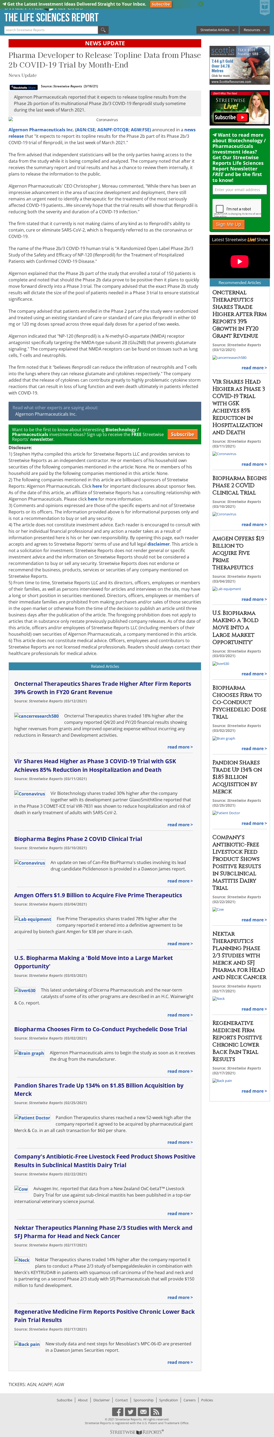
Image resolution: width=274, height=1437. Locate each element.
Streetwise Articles (214, 29)
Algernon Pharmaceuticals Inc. (46, 414)
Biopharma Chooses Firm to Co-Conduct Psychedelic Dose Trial (100, 1029)
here (97, 486)
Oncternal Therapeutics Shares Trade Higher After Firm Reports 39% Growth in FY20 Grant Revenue (239, 314)
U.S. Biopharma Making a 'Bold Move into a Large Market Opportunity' (235, 627)
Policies (207, 1400)
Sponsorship (144, 1400)
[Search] (103, 30)
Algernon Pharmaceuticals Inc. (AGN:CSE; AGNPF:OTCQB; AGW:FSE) (80, 130)
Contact (121, 1400)
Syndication (168, 1400)
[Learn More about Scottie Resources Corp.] (240, 65)
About (83, 1400)
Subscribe (161, 4)
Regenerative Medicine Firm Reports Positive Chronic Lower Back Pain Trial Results (237, 1041)
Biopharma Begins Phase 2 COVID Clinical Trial (78, 839)
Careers (190, 1400)
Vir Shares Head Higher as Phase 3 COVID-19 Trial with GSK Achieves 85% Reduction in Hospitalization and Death (238, 407)
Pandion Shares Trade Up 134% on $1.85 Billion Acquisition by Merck (237, 777)
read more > (180, 747)
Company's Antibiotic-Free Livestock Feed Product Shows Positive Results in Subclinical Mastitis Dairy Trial (236, 863)
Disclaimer (101, 1400)
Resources (252, 29)
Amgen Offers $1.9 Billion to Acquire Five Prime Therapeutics (98, 895)
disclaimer (158, 544)
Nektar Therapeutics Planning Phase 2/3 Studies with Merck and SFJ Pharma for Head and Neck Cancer (239, 955)
